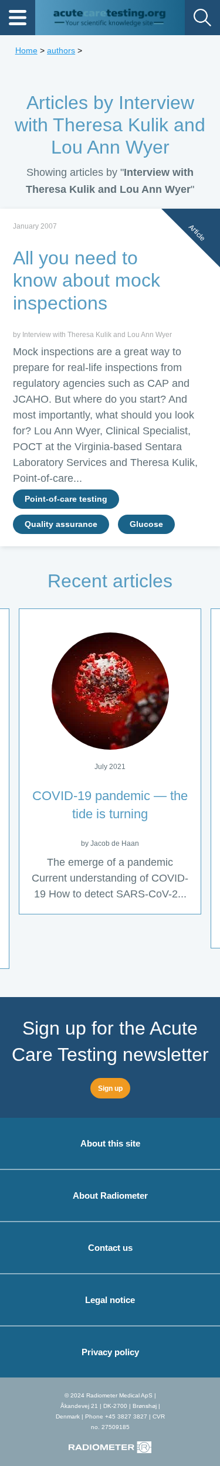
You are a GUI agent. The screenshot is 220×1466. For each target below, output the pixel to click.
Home (26, 50)
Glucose (146, 524)
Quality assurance (61, 524)
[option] (110, 761)
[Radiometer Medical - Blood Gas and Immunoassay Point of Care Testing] (110, 1442)
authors (61, 50)
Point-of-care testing (66, 499)
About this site (110, 1143)
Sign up (110, 1088)
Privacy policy (110, 1352)
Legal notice (110, 1300)
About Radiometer (110, 1195)
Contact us (110, 1248)
